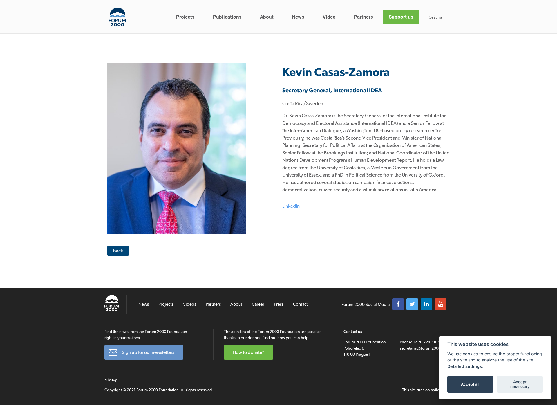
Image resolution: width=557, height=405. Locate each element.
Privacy (110, 379)
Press (278, 304)
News (298, 17)
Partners (363, 17)
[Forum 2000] (117, 17)
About (267, 17)
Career (258, 304)
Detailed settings (464, 366)
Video (329, 17)
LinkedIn (291, 206)
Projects (185, 17)
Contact (300, 304)
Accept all (470, 384)
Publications (227, 17)
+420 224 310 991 (429, 342)
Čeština (435, 17)
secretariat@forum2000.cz (423, 348)
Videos (189, 304)
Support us (401, 17)
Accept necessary (520, 384)
